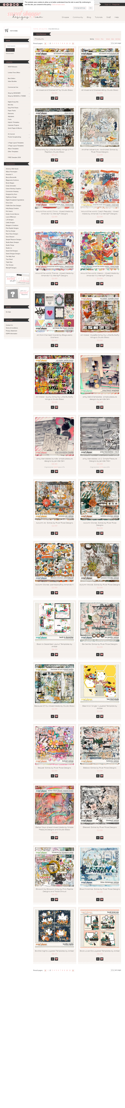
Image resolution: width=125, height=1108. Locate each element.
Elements (11, 113)
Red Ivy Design (10, 231)
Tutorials (99, 17)
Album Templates (13, 148)
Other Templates (13, 151)
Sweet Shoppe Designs (13, 253)
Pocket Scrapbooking (14, 137)
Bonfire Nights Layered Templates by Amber (54, 951)
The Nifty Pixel (10, 256)
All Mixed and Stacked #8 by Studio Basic (99, 90)
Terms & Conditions (12, 328)
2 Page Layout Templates (16, 145)
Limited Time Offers (14, 72)
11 (70, 43)
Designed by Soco (11, 194)
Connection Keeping (12, 191)
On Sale (8, 312)
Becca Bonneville (11, 177)
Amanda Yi (9, 174)
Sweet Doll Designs (12, 251)
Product (97, 39)
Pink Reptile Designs (12, 228)
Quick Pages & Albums (15, 128)
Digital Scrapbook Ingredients (15, 200)
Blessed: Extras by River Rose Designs (100, 827)
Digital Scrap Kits (13, 102)
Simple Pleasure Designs (13, 239)
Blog (89, 17)
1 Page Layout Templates (16, 143)
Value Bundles (12, 81)
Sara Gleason (10, 236)
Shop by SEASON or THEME (17, 96)
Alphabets (11, 116)
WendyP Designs (11, 268)
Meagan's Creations (12, 225)
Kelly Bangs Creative (12, 208)
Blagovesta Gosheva (12, 180)
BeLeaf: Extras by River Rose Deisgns (54, 768)
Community (78, 17)
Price (102, 39)
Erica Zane (9, 203)
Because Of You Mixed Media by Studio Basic (54, 706)
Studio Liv (9, 248)
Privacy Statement (11, 331)
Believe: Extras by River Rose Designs (99, 768)
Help (117, 17)
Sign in (108, 4)
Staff (108, 17)
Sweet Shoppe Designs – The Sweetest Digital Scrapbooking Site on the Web (26, 15)
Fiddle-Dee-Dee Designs (13, 205)
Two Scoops (9, 265)
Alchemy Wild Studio (12, 169)
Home (35, 29)
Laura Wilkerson (11, 217)
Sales (112, 39)
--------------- (11, 69)
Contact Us (9, 325)
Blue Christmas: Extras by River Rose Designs (100, 889)
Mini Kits (10, 105)
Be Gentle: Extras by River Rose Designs (99, 644)
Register (116, 4)
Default (108, 39)
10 (67, 43)
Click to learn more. (58, 4)
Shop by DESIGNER (14, 93)
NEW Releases (12, 66)
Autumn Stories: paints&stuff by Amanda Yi (54, 585)
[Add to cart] (52, 98)
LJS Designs (10, 219)
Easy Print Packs (13, 107)
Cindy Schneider (11, 186)
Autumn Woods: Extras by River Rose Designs (99, 585)
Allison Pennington (11, 171)
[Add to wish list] (56, 98)
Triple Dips (9, 262)
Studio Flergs (10, 245)
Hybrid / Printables (13, 122)
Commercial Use (13, 87)
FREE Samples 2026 (14, 157)
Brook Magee (10, 183)
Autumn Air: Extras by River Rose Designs (54, 523)
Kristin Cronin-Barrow (12, 214)
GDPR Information (11, 333)
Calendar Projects (13, 125)
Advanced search (10, 53)
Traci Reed (9, 259)
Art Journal (43, 29)
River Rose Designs (12, 234)
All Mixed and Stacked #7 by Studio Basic (54, 90)
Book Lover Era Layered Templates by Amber (100, 951)
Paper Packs (12, 110)
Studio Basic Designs (12, 242)
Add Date (117, 39)
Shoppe (65, 17)
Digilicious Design (11, 197)
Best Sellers (11, 78)
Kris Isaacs (9, 211)
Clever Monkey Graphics (13, 188)
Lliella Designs (10, 222)
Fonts (9, 119)
